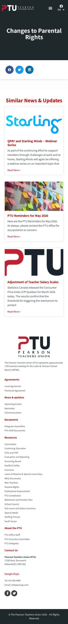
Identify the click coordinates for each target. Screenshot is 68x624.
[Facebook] (61, 6)
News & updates (14, 397)
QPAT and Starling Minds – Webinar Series (32, 143)
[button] (50, 8)
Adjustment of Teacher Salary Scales (33, 282)
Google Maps (12, 574)
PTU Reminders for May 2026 (27, 215)
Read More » (13, 170)
